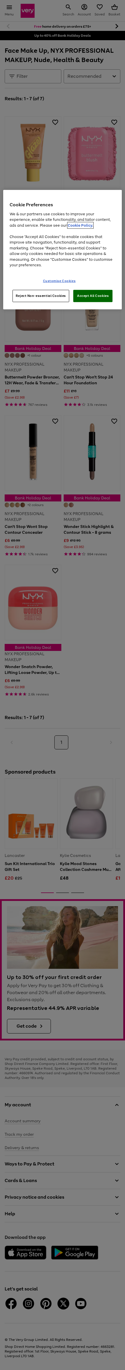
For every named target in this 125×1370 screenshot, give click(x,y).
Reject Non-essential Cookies (41, 295)
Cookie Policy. (80, 225)
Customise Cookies (59, 281)
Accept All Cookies (93, 295)
